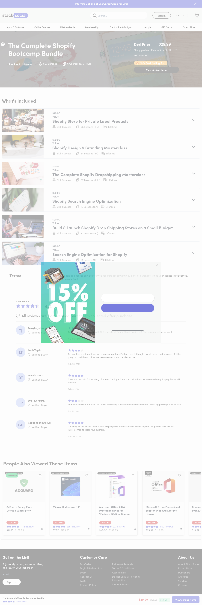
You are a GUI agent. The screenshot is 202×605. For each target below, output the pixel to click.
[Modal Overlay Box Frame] (101, 303)
